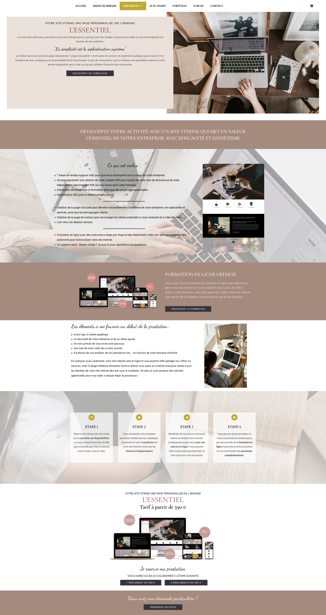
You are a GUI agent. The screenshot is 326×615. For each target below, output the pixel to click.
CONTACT (216, 6)
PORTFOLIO (180, 6)
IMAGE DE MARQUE (104, 6)
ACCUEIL (81, 6)
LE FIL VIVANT (158, 6)
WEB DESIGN (131, 6)
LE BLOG (198, 6)
